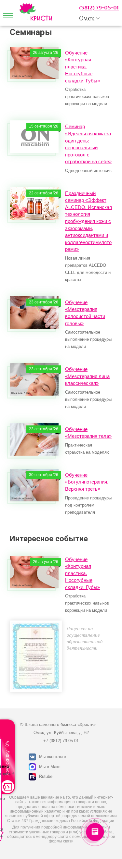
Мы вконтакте (52, 756)
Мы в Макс (50, 766)
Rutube (45, 776)
